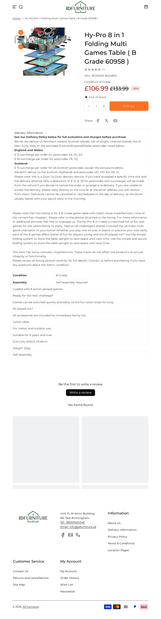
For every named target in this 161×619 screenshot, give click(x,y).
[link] (98, 120)
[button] (21, 7)
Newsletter (67, 591)
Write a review (80, 392)
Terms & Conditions (121, 543)
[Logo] (80, 7)
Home (17, 18)
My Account (68, 571)
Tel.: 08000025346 (72, 522)
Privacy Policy (117, 536)
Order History (69, 578)
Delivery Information (122, 530)
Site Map (19, 584)
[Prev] (20, 32)
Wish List (66, 584)
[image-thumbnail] (21, 40)
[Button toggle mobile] (15, 7)
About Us (114, 523)
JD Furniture (31, 606)
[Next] (20, 46)
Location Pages (118, 550)
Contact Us (20, 571)
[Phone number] (78, 535)
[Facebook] (63, 535)
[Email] (70, 535)
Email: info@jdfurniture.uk (78, 527)
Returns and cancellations (30, 578)
